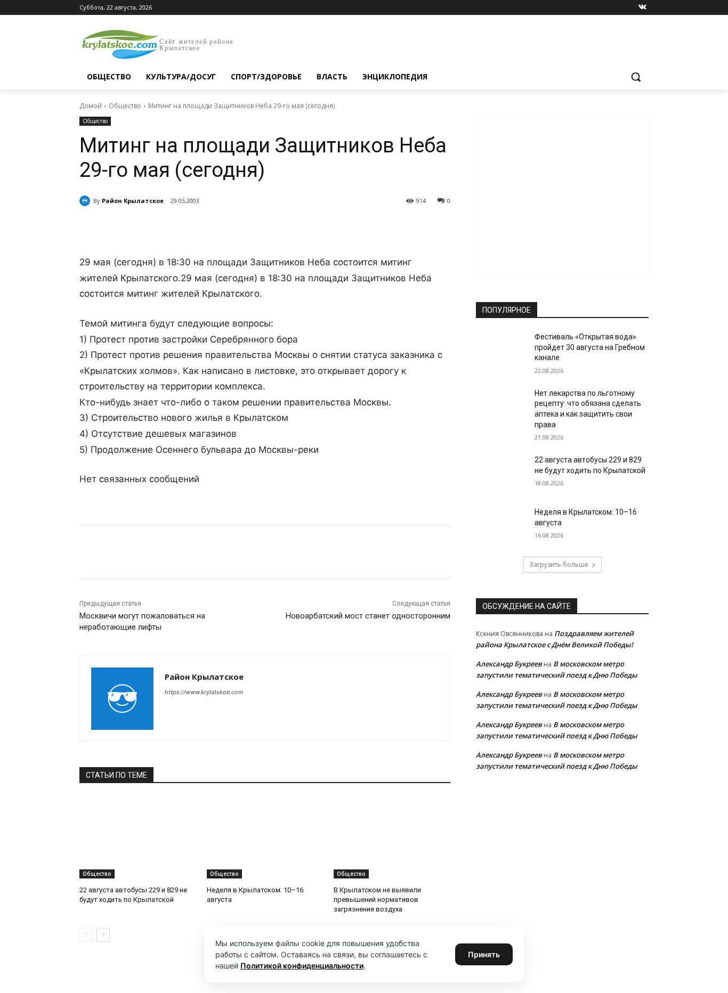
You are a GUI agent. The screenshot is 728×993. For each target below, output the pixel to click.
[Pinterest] (251, 228)
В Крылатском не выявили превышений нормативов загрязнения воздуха (377, 899)
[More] (276, 228)
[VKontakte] (642, 8)
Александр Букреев (509, 664)
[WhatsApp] (226, 228)
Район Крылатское (133, 201)
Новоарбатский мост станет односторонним (368, 616)
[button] (636, 76)
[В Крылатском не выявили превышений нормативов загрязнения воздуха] (392, 837)
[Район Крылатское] (86, 201)
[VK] (177, 228)
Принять (484, 954)
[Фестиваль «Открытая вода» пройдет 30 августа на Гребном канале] (502, 350)
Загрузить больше (558, 564)
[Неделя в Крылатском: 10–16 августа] (265, 837)
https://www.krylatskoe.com (204, 692)
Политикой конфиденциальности (301, 965)
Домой (90, 105)
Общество (125, 105)
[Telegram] (202, 228)
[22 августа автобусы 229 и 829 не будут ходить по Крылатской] (137, 837)
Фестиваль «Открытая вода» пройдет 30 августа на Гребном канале (590, 347)
